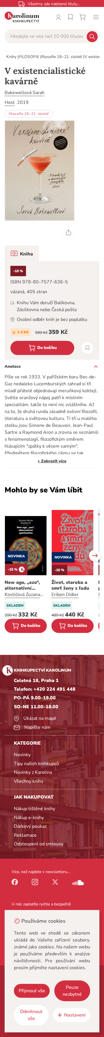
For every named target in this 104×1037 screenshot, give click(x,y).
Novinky (22, 755)
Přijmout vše (32, 991)
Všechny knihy (28, 781)
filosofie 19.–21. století (61, 56)
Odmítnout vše (31, 1015)
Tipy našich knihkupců (36, 764)
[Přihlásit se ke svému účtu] (58, 17)
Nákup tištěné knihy (34, 809)
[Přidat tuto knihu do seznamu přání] (87, 348)
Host (10, 102)
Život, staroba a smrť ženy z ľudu (70, 585)
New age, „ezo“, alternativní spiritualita (22, 585)
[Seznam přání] (70, 17)
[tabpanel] (52, 310)
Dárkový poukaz (30, 826)
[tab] (22, 253)
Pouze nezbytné (72, 990)
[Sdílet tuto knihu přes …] (68, 233)
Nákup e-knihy (29, 817)
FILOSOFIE (29, 56)
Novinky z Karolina (33, 772)
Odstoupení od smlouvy (38, 844)
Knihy (11, 56)
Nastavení (75, 1015)
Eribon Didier (65, 594)
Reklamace (25, 835)
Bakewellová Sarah (24, 92)
